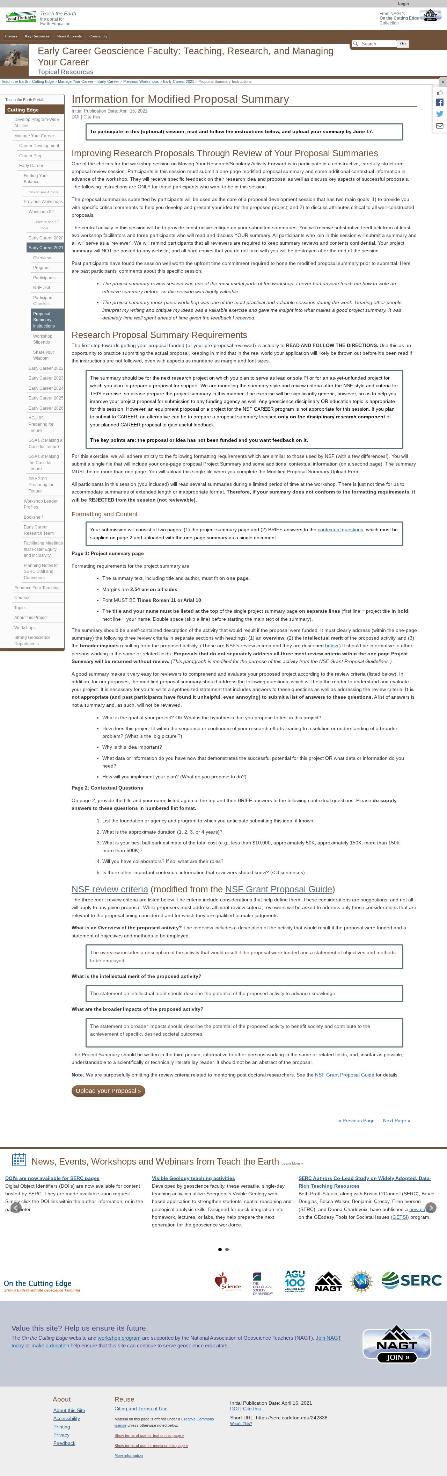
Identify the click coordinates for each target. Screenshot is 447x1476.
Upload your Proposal (108, 1090)
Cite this (91, 117)
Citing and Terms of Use (141, 1408)
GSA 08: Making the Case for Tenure (44, 462)
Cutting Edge (43, 81)
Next (431, 1208)
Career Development (39, 145)
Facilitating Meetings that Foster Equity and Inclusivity (43, 549)
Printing (61, 1427)
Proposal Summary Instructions (44, 320)
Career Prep (31, 155)
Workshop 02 (41, 211)
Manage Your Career (75, 81)
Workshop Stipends (42, 339)
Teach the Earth (14, 81)
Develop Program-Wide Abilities (36, 122)
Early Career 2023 (46, 378)
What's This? (241, 1423)
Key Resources (37, 36)
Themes (11, 36)
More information (129, 1455)
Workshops (25, 627)
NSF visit (41, 287)
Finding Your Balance (36, 179)
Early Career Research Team (39, 530)
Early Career (108, 81)
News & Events (69, 36)
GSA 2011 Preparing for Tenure (41, 485)
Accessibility (66, 1418)
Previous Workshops (141, 81)
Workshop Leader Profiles (41, 504)
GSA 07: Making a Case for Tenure (46, 443)
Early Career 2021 (178, 81)
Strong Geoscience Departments (32, 640)
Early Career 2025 (46, 398)
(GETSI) (400, 1217)
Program (41, 267)
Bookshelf (33, 517)
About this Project (30, 617)
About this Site (69, 1410)
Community (98, 36)
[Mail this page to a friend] (440, 126)
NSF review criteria (110, 889)
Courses (22, 597)
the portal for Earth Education (58, 19)
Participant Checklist (43, 301)
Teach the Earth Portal (24, 100)
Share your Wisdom (43, 355)
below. (332, 645)
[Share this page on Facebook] (440, 102)
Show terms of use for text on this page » (149, 1435)
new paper (421, 1209)
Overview (42, 257)
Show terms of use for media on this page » (151, 1445)
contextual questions (340, 529)
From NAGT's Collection (399, 18)
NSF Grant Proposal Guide (278, 889)
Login (403, 3)
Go (403, 43)
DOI (76, 117)
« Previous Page (356, 1120)
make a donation (50, 1345)
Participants (44, 277)
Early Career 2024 (46, 388)
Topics (20, 607)
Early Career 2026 (46, 408)
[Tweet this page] (440, 114)
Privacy (61, 1435)
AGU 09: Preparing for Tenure (41, 424)
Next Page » (396, 1120)
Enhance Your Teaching (37, 587)
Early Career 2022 (46, 368)
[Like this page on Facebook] (440, 93)
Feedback (64, 1443)
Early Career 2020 (46, 238)
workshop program (119, 1338)
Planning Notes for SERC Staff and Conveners (41, 571)
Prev (16, 1208)
